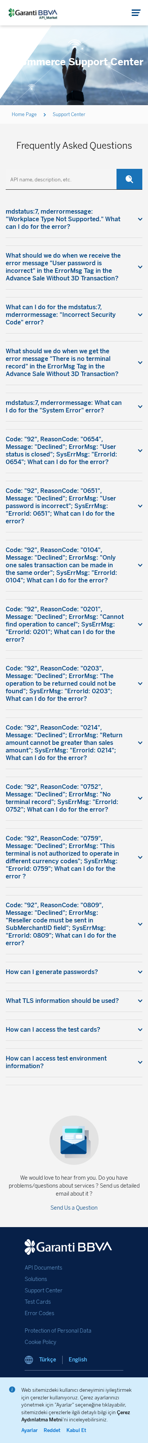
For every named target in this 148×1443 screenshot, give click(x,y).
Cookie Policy (40, 1342)
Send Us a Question (74, 1208)
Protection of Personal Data (58, 1331)
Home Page (24, 114)
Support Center (44, 1290)
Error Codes (39, 1313)
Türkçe (47, 1359)
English (78, 1359)
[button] (136, 12)
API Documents (43, 1268)
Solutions (36, 1279)
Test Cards (38, 1302)
